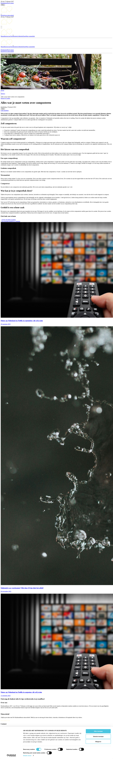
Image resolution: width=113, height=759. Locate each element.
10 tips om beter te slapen (9, 219)
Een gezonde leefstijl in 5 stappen (11, 221)
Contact (11, 3)
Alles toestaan (98, 731)
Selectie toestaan (98, 736)
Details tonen (27, 755)
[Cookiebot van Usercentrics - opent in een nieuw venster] (11, 755)
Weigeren (98, 741)
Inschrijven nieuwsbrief (7, 15)
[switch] (60, 749)
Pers (8, 3)
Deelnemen (4, 3)
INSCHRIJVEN (5, 720)
